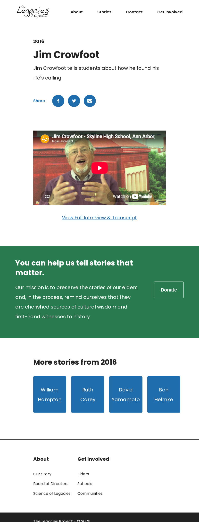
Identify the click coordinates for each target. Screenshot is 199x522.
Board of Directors (50, 484)
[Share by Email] (90, 101)
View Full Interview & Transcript (99, 217)
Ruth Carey (87, 394)
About (77, 12)
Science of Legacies (52, 493)
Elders (83, 474)
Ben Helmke (163, 394)
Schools (84, 484)
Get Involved (169, 12)
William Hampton (49, 394)
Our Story (42, 474)
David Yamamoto (126, 394)
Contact (134, 12)
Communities (90, 493)
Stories (104, 12)
